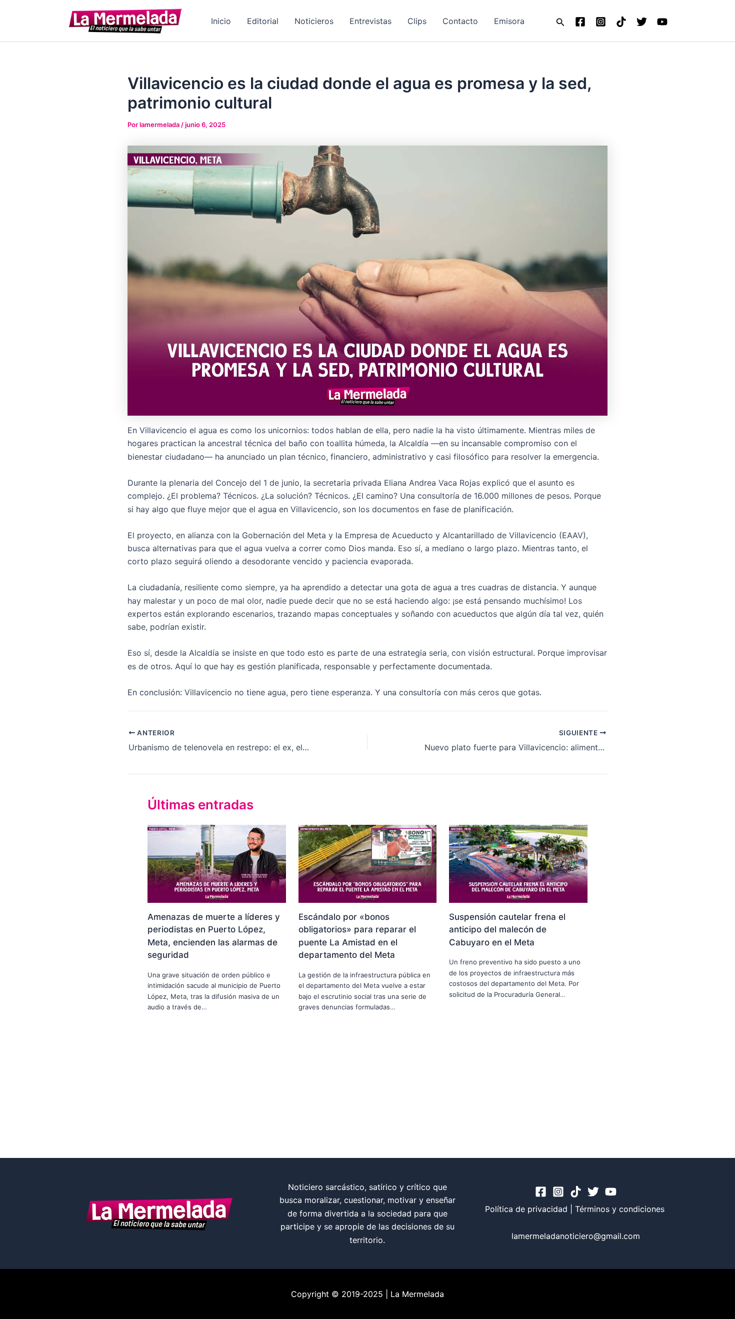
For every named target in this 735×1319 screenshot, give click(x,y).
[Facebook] (580, 22)
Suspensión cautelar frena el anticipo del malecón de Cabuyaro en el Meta (507, 929)
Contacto (460, 21)
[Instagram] (601, 22)
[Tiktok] (621, 22)
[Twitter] (641, 22)
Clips (417, 21)
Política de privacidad (526, 1209)
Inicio (221, 21)
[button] (560, 21)
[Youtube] (662, 22)
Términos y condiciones (621, 1209)
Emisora (509, 21)
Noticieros (314, 21)
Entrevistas (371, 21)
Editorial (262, 21)
